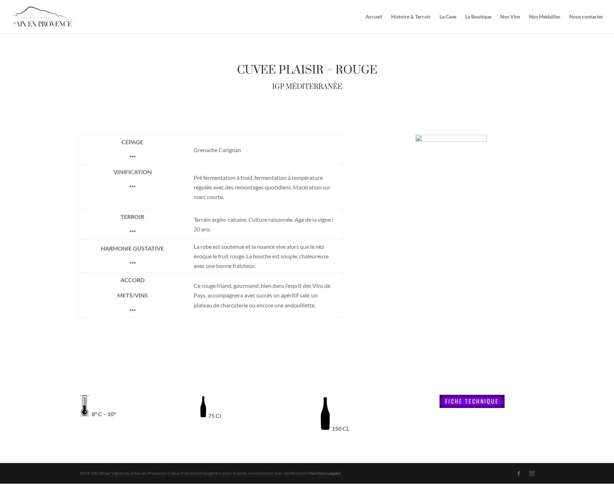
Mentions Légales (324, 473)
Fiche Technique (472, 401)
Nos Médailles (544, 17)
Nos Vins (510, 17)
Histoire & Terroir (411, 17)
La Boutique (478, 17)
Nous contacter (586, 17)
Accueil (374, 17)
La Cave (448, 17)
